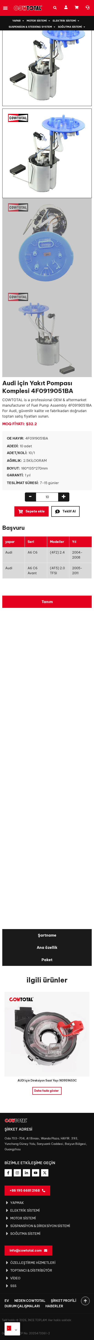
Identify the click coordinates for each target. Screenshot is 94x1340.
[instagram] (17, 1172)
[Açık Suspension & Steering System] (54, 27)
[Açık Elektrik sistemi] (78, 21)
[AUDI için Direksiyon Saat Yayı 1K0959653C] (47, 1034)
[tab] (47, 602)
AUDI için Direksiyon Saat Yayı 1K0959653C (47, 1080)
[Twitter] (44, 1172)
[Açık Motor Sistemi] (49, 21)
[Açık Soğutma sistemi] (84, 27)
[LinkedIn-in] (26, 1172)
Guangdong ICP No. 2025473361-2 (26, 1333)
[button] (5, 8)
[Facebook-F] (8, 1172)
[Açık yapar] (23, 21)
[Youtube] (35, 1172)
